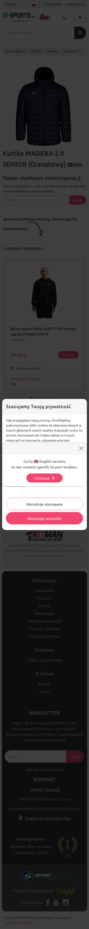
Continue (42, 478)
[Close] (81, 448)
